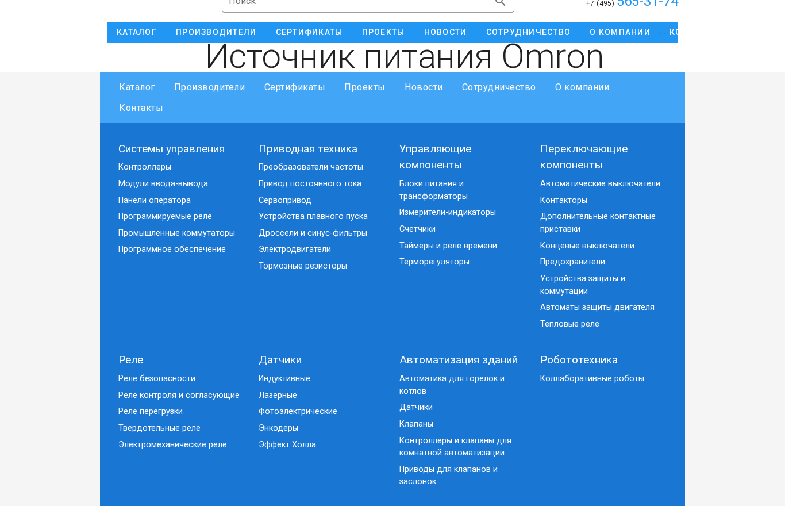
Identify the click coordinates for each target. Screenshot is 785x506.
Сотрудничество (499, 87)
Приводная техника (308, 148)
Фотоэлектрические (298, 411)
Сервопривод (285, 200)
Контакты (141, 107)
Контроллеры (144, 167)
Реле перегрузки (150, 411)
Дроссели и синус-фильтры (313, 233)
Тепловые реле (569, 324)
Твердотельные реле (159, 428)
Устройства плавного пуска (313, 216)
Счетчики (417, 229)
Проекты (365, 87)
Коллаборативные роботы (592, 379)
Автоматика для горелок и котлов (452, 385)
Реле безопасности (156, 379)
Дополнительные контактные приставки (598, 223)
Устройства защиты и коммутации (582, 285)
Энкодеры (278, 428)
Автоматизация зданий (458, 359)
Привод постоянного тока (310, 184)
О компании (582, 87)
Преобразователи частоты (311, 167)
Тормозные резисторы (303, 266)
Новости (424, 87)
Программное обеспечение (172, 249)
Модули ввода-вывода (163, 184)
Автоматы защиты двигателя (597, 307)
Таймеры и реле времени (448, 246)
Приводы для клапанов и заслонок (448, 476)
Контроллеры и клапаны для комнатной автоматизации (455, 447)
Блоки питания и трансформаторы (433, 190)
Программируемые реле (165, 216)
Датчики (280, 359)
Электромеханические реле (172, 445)
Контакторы (563, 200)
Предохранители (572, 262)
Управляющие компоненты (435, 157)
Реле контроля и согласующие (179, 395)
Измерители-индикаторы (447, 212)
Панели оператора (154, 200)
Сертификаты (294, 87)
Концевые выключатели (587, 246)
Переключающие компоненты (584, 157)
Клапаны (416, 424)
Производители (209, 87)
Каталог (137, 87)
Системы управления (171, 148)
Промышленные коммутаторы (176, 233)
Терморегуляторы (434, 262)
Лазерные (278, 395)
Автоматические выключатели (600, 184)
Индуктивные (284, 379)
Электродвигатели (295, 249)
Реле (130, 359)
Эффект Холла (287, 445)
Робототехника (579, 359)
